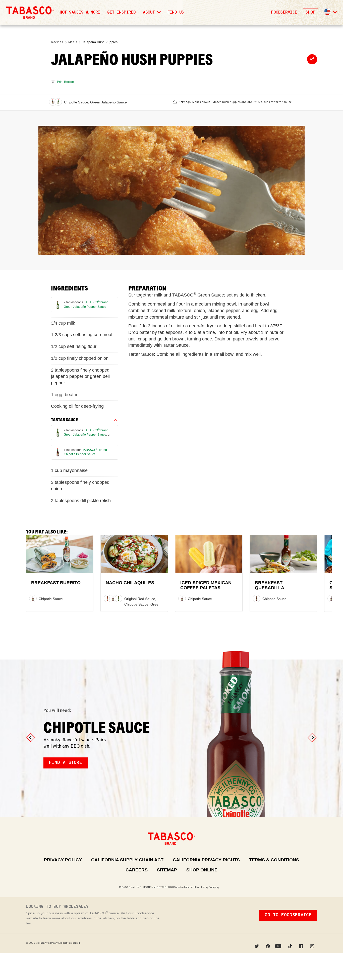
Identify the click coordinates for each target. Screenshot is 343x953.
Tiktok (290, 943)
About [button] (150, 12)
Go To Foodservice (288, 915)
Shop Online (201, 869)
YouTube (279, 943)
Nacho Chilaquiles (130, 582)
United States (327, 12)
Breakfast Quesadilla (269, 585)
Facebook (301, 943)
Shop (310, 12)
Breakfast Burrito (56, 582)
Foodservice (284, 12)
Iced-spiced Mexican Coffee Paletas (206, 585)
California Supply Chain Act (127, 859)
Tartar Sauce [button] (64, 420)
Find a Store (65, 763)
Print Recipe (65, 82)
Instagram (312, 943)
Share (312, 59)
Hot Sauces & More (80, 12)
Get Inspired (121, 12)
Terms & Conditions (274, 859)
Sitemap (167, 869)
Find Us (175, 12)
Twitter (257, 943)
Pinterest (268, 943)
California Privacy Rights (206, 859)
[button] (330, 12)
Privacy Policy (63, 859)
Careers (137, 869)
